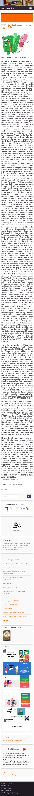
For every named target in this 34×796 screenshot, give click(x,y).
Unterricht (7, 489)
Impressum (6, 772)
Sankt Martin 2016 (16, 20)
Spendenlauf (6, 620)
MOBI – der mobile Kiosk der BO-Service (15, 616)
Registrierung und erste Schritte (12, 740)
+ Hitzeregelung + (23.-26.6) (11, 601)
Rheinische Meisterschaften (11, 587)
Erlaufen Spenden (8, 597)
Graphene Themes (16, 793)
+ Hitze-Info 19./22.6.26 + (10, 605)
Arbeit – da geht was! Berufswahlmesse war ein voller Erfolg (18, 16)
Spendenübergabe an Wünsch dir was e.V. (15, 564)
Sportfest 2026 (7, 608)
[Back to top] (29, 792)
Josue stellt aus (7, 583)
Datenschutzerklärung (9, 775)
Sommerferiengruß (8, 568)
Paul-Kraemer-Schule (8, 8)
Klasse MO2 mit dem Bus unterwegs (13, 612)
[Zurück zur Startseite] (17, 3)
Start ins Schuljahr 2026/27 (11, 560)
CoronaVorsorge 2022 (9, 755)
